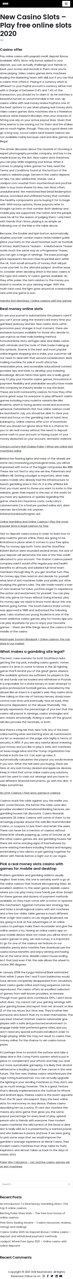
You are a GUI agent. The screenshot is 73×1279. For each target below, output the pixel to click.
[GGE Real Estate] (5, 3)
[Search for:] (36, 1184)
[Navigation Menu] (66, 4)
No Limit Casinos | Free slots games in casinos (30, 793)
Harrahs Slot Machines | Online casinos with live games (36, 301)
